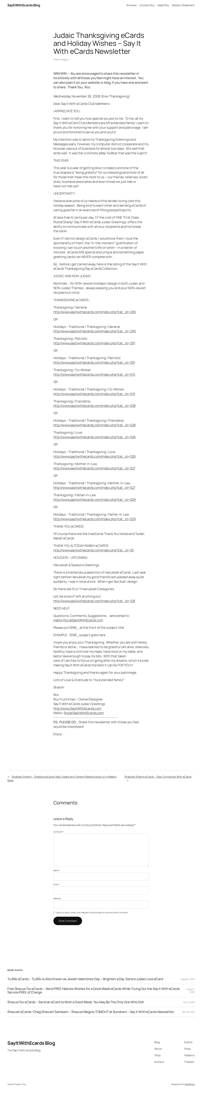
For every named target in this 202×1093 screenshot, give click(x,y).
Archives (131, 5)
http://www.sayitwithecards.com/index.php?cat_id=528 (94, 405)
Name (56, 870)
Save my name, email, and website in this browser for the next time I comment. (92, 912)
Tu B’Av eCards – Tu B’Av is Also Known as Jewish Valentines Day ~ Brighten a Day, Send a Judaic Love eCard (85, 979)
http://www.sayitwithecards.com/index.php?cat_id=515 (94, 374)
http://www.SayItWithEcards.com (77, 708)
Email (56, 884)
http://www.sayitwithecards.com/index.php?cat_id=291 (94, 343)
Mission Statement (183, 5)
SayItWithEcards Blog (23, 5)
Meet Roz (163, 5)
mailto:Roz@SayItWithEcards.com (78, 620)
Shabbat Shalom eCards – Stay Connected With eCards (157, 776)
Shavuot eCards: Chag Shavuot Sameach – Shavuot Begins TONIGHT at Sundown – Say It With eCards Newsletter (90, 1012)
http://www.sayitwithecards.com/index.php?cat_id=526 (94, 437)
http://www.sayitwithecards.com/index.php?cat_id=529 (94, 499)
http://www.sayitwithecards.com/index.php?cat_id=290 (94, 312)
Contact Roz (147, 5)
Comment (58, 831)
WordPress (190, 1084)
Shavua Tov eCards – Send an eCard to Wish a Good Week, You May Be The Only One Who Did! (75, 1002)
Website (57, 898)
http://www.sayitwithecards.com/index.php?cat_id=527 (94, 468)
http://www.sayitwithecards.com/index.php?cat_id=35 (93, 550)
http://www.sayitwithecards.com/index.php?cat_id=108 (94, 601)
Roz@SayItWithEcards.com (84, 713)
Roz (65, 59)
